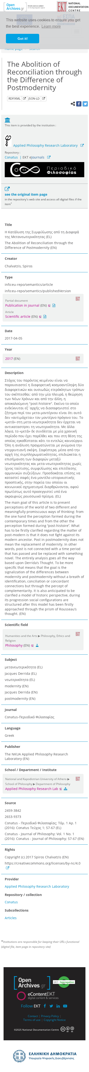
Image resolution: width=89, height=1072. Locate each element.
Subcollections (16, 910)
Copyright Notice (55, 1020)
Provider (12, 879)
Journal (11, 709)
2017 (9, 358)
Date (8, 331)
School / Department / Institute (30, 770)
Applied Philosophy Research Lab (32, 788)
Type (9, 277)
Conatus (11, 157)
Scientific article (17, 316)
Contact (33, 1016)
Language (12, 728)
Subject (11, 659)
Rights (10, 849)
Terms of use (32, 1020)
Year (8, 349)
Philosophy (14, 645)
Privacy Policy (50, 1016)
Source (10, 803)
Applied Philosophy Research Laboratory (45, 145)
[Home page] (28, 6)
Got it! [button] (23, 38)
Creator (11, 258)
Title (8, 224)
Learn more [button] (51, 26)
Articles (11, 918)
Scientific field (16, 624)
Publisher (12, 746)
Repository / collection (23, 894)
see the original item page (26, 194)
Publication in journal (22, 305)
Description (14, 373)
